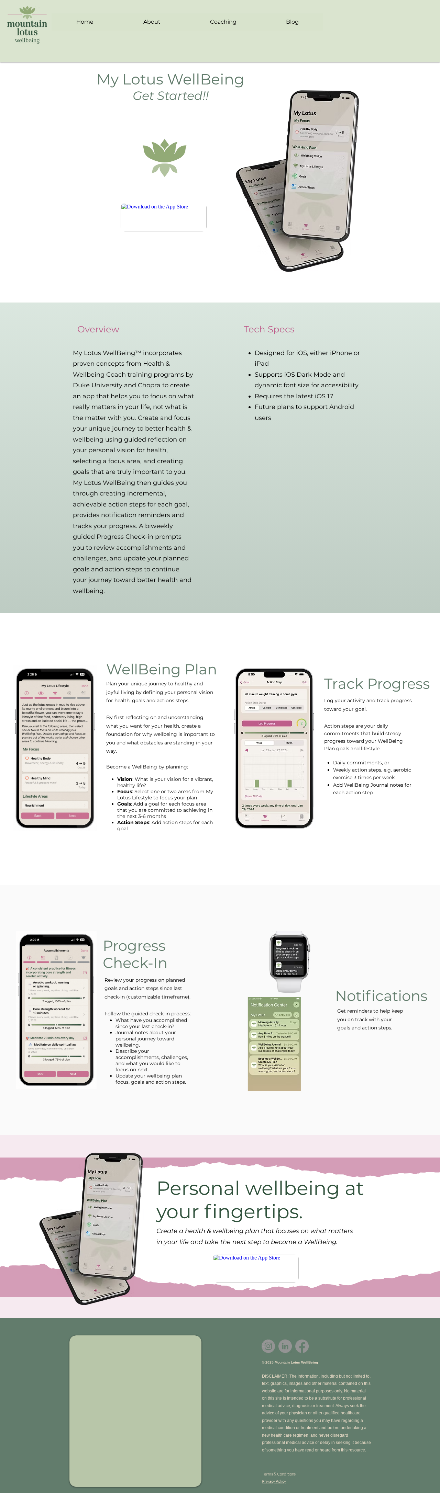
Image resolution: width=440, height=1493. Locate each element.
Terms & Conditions (279, 1474)
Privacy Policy (274, 1481)
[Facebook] (302, 1346)
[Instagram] (268, 1346)
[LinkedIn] (285, 1346)
